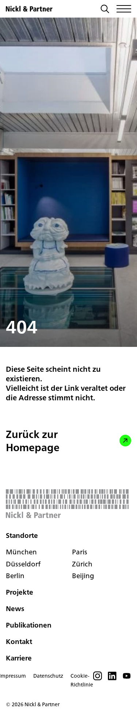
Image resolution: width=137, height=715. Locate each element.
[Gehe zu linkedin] (112, 678)
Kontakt (19, 641)
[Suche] (104, 9)
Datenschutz (48, 675)
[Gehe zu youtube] (126, 678)
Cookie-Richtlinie (82, 680)
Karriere (19, 658)
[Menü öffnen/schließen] (124, 8)
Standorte (22, 535)
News (15, 609)
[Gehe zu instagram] (97, 678)
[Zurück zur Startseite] (29, 8)
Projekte (19, 592)
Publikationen (29, 625)
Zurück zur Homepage (33, 440)
